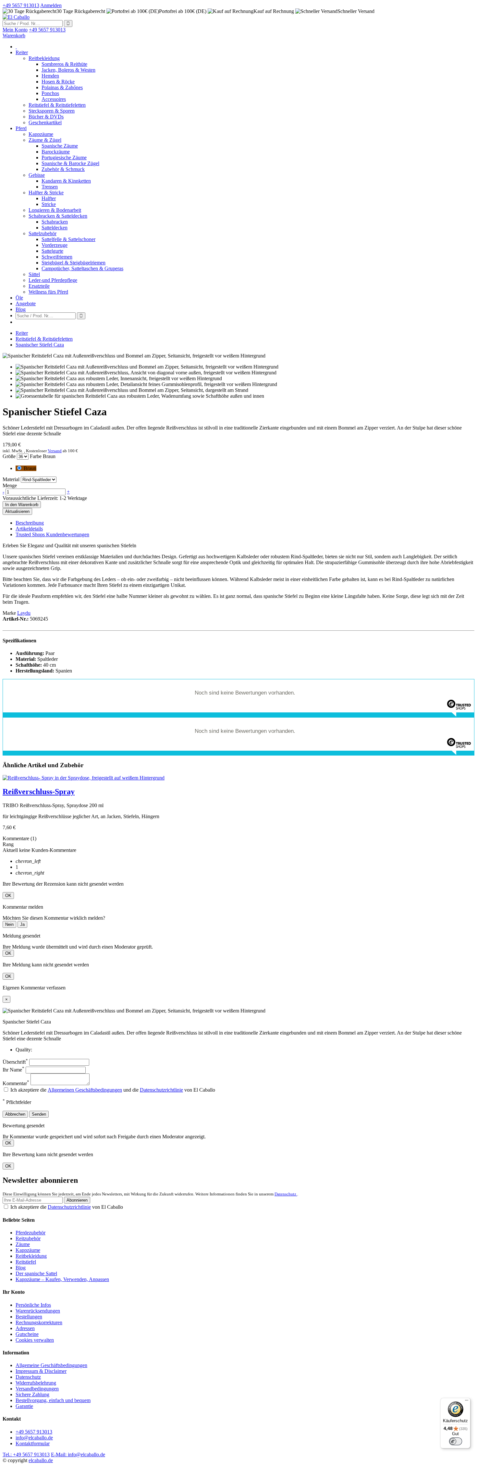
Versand (55, 450)
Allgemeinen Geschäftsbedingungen (85, 1090)
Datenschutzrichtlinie (161, 1090)
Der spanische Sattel (36, 1273)
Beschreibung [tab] (30, 523)
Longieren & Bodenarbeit (55, 210)
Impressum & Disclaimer (41, 1371)
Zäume (23, 1244)
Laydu (24, 613)
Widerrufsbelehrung (36, 1383)
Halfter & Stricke (46, 192)
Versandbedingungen (37, 1388)
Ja (22, 924)
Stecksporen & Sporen (52, 111)
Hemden (50, 76)
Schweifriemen (57, 257)
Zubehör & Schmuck (63, 169)
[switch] (455, 1441)
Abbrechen (15, 1114)
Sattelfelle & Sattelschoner (68, 239)
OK (8, 895)
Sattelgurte (52, 251)
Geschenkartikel (45, 122)
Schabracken (55, 221)
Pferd (21, 128)
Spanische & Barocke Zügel (70, 163)
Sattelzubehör (42, 233)
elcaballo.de (41, 1460)
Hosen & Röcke (58, 81)
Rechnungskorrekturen (39, 1322)
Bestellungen (29, 1316)
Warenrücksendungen (38, 1311)
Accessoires (54, 99)
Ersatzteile (39, 286)
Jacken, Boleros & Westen (68, 70)
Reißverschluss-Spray (39, 791)
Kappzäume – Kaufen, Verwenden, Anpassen (62, 1279)
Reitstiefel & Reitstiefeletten (57, 105)
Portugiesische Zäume (64, 157)
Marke (9, 613)
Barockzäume (56, 151)
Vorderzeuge (54, 245)
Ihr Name (13, 1069)
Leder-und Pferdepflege (53, 280)
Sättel (34, 274)
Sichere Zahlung (32, 1394)
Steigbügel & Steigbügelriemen (73, 262)
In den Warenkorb (21, 504)
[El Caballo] (16, 17)
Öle (19, 297)
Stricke (49, 204)
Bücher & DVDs (46, 116)
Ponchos (50, 93)
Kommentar (16, 1083)
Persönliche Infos (33, 1305)
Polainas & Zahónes (62, 87)
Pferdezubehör (30, 1232)
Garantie (24, 1406)
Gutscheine (27, 1334)
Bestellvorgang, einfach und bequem (53, 1400)
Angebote (26, 303)
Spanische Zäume (60, 146)
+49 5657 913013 (34, 1432)
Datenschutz (286, 1194)
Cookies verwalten (35, 1340)
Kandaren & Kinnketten (66, 181)
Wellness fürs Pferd (48, 292)
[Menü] (467, 1402)
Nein (9, 924)
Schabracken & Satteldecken (58, 216)
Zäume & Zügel (45, 140)
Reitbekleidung (44, 58)
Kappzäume (41, 134)
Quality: (24, 1049)
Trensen (50, 186)
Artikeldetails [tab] (29, 528)
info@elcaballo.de (34, 1437)
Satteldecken (54, 227)
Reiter (22, 52)
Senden (39, 1114)
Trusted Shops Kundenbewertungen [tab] (52, 534)
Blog (21, 309)
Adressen (25, 1328)
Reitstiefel (26, 1262)
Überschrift (15, 1062)
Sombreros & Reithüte (64, 64)
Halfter (49, 198)
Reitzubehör (28, 1238)
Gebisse (37, 175)
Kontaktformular (33, 1443)
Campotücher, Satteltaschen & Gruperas (82, 268)
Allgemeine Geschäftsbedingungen (51, 1365)
